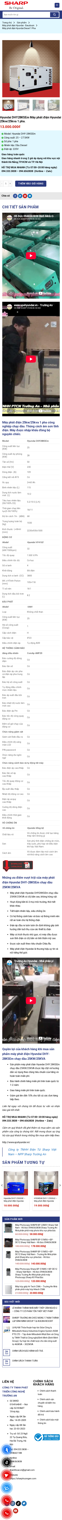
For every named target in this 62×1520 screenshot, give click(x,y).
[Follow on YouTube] (15, 1510)
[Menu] (57, 5)
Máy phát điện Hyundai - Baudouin (18, 25)
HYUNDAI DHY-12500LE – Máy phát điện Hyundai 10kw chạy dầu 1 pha (45, 1199)
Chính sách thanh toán (47, 1392)
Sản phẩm (22, 22)
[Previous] (7, 68)
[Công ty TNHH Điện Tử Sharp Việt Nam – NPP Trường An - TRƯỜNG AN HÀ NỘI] (26, 5)
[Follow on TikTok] (18, 1503)
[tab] (31, 207)
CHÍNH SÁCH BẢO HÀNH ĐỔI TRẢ (27, 1351)
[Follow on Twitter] (24, 1503)
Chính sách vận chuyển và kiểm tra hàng (46, 1402)
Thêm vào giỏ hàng (30, 183)
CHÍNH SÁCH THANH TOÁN (25, 1361)
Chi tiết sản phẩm (20, 207)
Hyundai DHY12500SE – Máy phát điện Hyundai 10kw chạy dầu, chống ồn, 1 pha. (15, 1199)
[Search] (54, 14)
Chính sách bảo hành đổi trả (48, 1413)
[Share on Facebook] (15, 196)
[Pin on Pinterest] (25, 196)
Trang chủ (7, 22)
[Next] (54, 68)
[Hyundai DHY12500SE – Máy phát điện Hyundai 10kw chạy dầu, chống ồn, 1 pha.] (16, 1183)
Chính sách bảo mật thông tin (48, 1421)
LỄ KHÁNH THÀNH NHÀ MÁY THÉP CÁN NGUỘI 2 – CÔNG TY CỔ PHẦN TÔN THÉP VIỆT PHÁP (34, 1309)
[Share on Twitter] (20, 196)
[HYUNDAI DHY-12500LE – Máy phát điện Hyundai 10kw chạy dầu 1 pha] (46, 1183)
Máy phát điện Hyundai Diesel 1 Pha (19, 28)
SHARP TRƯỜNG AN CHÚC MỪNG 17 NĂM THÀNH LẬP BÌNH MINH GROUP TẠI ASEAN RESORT (35, 1319)
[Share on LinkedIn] (30, 196)
